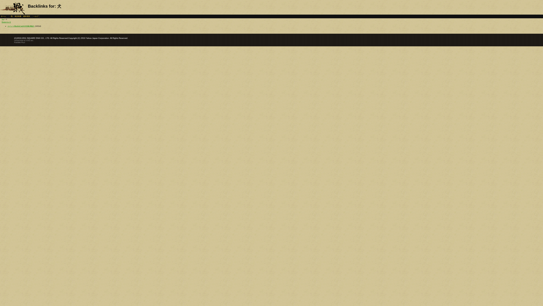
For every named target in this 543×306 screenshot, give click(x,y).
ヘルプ (35, 16)
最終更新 (26, 16)
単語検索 (18, 16)
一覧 (11, 16)
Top (3, 19)
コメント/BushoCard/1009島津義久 (21, 26)
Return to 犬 (6, 22)
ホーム (3, 16)
